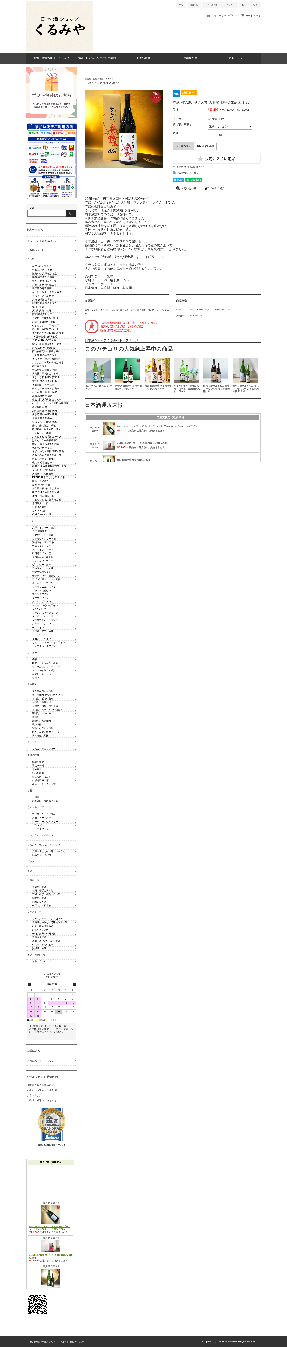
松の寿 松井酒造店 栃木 (44, 421)
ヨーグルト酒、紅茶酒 (44, 670)
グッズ (30, 861)
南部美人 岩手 (39, 366)
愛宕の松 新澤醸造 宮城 (44, 370)
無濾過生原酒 (39, 937)
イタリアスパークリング (45, 620)
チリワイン (38, 627)
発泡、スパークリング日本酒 (47, 918)
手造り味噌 (38, 765)
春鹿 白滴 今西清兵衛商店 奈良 (49, 466)
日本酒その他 (39, 510)
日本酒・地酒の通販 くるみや (50, 58)
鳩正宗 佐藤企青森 (42, 288)
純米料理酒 (38, 773)
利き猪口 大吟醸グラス (45, 801)
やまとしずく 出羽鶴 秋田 (45, 325)
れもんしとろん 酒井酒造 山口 (48, 499)
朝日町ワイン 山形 (42, 553)
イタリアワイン (40, 598)
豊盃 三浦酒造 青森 (42, 270)
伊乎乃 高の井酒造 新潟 (44, 414)
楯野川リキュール (41, 674)
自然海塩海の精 (40, 780)
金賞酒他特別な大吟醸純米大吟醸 (49, 922)
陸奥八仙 (194, 5)
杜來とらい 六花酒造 (43, 295)
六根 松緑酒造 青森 (42, 299)
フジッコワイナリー (42, 561)
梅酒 (34, 659)
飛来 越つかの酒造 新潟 (44, 410)
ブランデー (38, 825)
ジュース (32, 742)
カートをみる (253, 15)
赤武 (181, 5)
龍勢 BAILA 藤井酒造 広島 (45, 492)
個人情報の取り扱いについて (43, 1342)
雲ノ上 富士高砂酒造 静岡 (45, 444)
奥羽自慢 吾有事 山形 (43, 384)
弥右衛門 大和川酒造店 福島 (47, 399)
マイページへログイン (224, 15)
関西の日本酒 (39, 901)
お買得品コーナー (36, 250)
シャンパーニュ (40, 609)
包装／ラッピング (41, 961)
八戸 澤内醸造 (39, 531)
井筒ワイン (229, 5)
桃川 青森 (38, 307)
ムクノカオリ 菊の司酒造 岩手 (48, 362)
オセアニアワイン (41, 638)
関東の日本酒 (39, 898)
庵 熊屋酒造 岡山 (41, 484)
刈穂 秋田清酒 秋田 (44, 321)
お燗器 (35, 797)
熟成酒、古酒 (39, 948)
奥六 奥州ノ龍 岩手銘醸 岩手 (47, 358)
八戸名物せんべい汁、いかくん (48, 851)
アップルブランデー (42, 829)
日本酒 (90, 83)
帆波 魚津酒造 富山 (42, 447)
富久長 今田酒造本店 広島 (45, 488)
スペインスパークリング (45, 616)
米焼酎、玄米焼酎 (41, 720)
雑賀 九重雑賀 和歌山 (43, 459)
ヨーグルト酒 (211, 5)
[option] (99, 376)
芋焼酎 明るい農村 (42, 698)
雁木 (244, 5)
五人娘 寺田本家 (41, 433)
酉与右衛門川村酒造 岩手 (45, 351)
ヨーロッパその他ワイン (45, 605)
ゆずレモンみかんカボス (45, 663)
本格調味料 (33, 755)
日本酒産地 (33, 880)
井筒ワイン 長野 (41, 546)
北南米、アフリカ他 (42, 631)
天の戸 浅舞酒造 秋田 (45, 318)
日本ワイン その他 (42, 568)
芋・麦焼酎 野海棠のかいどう (47, 694)
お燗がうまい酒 (40, 929)
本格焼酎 (32, 684)
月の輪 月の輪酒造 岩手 (44, 355)
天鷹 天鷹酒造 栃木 (42, 418)
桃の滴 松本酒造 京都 (43, 462)
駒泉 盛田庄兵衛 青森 (43, 277)
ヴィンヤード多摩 (41, 564)
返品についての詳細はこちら (191, 167)
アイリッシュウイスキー (45, 814)
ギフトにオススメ (41, 266)
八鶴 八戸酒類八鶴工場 (44, 284)
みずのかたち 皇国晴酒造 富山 (48, 451)
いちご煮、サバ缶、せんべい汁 (43, 844)
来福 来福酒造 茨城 (44, 425)
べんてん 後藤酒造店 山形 (45, 388)
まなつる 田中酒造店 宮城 (45, 377)
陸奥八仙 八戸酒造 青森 (44, 273)
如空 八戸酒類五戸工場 (44, 281)
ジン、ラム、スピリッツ (40, 835)
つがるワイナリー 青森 (44, 538)
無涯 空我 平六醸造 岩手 (44, 347)
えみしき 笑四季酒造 (44, 470)
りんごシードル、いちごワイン (48, 642)
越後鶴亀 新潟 (39, 407)
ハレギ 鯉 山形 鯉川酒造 (44, 392)
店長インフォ (237, 58)
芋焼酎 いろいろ (41, 713)
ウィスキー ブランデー (39, 807)
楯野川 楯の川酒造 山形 (44, 381)
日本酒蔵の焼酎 (40, 735)
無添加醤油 (38, 762)
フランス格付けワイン (44, 590)
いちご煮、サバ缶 (41, 855)
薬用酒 (35, 678)
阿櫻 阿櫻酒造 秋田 (42, 314)
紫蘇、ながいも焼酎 (42, 728)
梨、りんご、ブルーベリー (46, 666)
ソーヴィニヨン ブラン (44, 586)
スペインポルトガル (42, 601)
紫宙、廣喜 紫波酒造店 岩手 (47, 344)
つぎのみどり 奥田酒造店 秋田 (48, 333)
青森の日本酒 (39, 887)
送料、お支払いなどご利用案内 (97, 58)
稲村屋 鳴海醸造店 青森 (44, 303)
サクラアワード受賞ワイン (46, 575)
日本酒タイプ (34, 912)
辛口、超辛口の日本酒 (44, 933)
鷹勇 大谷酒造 (40, 481)
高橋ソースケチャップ (44, 784)
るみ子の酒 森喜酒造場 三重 (47, 455)
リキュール (33, 652)
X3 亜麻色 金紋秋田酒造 (44, 336)
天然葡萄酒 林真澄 (42, 557)
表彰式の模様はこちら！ (52, 1144)
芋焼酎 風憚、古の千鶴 (45, 706)
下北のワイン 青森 (42, 535)
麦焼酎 (35, 717)
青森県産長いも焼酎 (42, 691)
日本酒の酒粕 (39, 507)
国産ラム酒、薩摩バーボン (46, 732)
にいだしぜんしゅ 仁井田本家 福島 (50, 403)
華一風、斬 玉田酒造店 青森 (47, 292)
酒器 (29, 790)
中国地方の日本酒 (41, 905)
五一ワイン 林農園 (42, 549)
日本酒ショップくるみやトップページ (111, 340)
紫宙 (255, 5)
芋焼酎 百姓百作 (41, 702)
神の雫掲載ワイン (41, 572)
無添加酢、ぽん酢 (41, 776)
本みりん (37, 769)
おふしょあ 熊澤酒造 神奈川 (47, 436)
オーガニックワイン (42, 583)
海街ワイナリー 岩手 (43, 542)
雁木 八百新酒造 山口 (43, 496)
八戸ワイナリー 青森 (44, 527)
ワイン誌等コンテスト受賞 (46, 579)
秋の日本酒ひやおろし (44, 926)
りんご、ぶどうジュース (45, 748)
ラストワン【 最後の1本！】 (42, 240)
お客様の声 (190, 58)
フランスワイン (40, 594)
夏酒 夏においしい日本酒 (46, 941)
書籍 (29, 871)
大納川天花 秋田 (41, 310)
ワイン (30, 521)
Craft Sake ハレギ (41, 514)
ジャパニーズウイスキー (45, 821)
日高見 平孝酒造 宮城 (45, 373)
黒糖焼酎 (37, 724)
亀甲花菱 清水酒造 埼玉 (46, 429)
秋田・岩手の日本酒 (42, 890)
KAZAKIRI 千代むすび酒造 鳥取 (48, 477)
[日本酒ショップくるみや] (59, 49)
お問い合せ (143, 58)
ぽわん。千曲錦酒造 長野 (45, 440)
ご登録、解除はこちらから (41, 1100)
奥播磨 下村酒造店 (42, 473)
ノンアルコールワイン (44, 646)
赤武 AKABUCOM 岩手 (109, 83)
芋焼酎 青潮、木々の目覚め (47, 709)
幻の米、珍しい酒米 (42, 944)
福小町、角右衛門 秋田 (45, 329)
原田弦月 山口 (40, 503)
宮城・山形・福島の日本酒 (46, 894)
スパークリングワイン (44, 624)
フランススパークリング (45, 612)
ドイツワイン (39, 635)
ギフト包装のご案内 (37, 954)
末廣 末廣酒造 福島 (42, 396)
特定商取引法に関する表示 (72, 1342)
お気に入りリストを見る (40, 1060)
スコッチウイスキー (42, 818)
